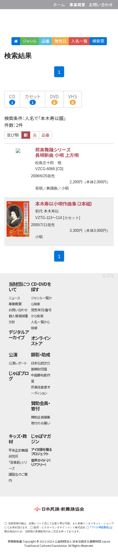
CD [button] (12, 99)
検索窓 (98, 41)
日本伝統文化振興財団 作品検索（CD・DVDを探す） (59, 24)
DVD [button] (54, 99)
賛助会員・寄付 (40, 406)
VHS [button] (72, 99)
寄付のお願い (40, 423)
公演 (13, 354)
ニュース (14, 297)
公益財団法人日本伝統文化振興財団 (7, 4)
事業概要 (78, 3)
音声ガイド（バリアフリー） (40, 462)
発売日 (60, 41)
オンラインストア (41, 340)
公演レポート (18, 362)
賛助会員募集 (40, 416)
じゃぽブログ (19, 376)
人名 (79, 41)
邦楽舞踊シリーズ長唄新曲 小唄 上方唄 (57, 152)
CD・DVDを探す (41, 286)
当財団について (19, 286)
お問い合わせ (101, 3)
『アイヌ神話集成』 (100, 527)
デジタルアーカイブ (19, 334)
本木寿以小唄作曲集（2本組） (64, 203)
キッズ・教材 (18, 439)
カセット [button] (32, 99)
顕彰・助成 (40, 354)
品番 (46, 41)
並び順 (13, 135)
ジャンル (30, 41)
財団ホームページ (60, 3)
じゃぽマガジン (41, 439)
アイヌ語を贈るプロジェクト (41, 451)
